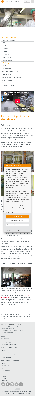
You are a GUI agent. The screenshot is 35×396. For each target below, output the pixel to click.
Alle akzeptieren (18, 216)
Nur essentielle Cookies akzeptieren (17, 225)
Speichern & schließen (17, 220)
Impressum (18, 230)
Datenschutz (9, 230)
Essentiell (10, 212)
